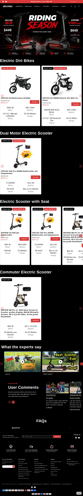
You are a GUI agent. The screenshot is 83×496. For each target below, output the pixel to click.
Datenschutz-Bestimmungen (40, 465)
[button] (37, 6)
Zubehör (20, 465)
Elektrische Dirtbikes (23, 463)
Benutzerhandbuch (38, 463)
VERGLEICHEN (54, 475)
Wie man (36, 461)
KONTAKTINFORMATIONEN (55, 484)
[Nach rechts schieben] (80, 235)
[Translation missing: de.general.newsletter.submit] (13, 466)
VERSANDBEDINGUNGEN (36, 484)
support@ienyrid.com (73, 461)
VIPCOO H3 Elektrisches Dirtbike (16, 98)
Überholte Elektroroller (23, 478)
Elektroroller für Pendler (23, 473)
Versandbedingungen (55, 469)
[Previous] (9, 402)
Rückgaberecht (54, 467)
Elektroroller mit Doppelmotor (25, 471)
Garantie (52, 465)
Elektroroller (21, 461)
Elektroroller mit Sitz (23, 467)
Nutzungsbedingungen (39, 467)
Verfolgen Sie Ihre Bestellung (41, 469)
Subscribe (57, 436)
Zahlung (52, 463)
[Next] (13, 402)
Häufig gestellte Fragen (56, 461)
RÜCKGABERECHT (46, 484)
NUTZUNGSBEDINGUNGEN (67, 484)
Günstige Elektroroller (23, 469)
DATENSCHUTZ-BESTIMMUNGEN (25, 484)
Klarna (52, 473)
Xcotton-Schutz (54, 471)
